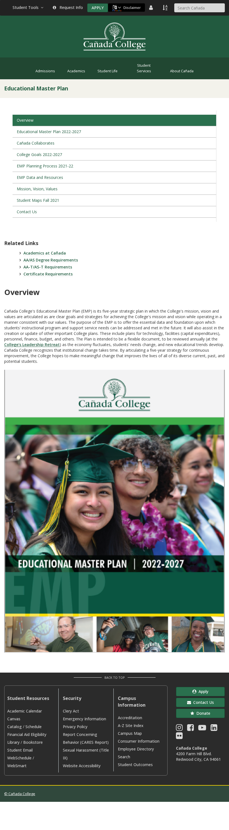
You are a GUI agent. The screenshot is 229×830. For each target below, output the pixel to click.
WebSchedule (19, 758)
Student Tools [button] (27, 7)
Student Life (107, 71)
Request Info (70, 7)
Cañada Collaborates (35, 143)
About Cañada (182, 71)
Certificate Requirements (48, 274)
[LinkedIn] (214, 728)
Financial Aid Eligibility (26, 734)
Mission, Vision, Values (37, 188)
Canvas (13, 718)
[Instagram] (179, 728)
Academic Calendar (24, 711)
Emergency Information (84, 718)
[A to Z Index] (165, 7)
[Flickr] (179, 737)
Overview (25, 120)
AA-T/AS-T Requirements (47, 267)
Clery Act (71, 711)
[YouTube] (202, 728)
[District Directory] (151, 7)
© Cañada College (19, 793)
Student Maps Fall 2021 (38, 200)
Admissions (45, 71)
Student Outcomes (135, 764)
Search (124, 756)
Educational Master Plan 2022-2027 (49, 131)
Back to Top (114, 677)
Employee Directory (136, 749)
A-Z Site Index (131, 725)
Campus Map (130, 733)
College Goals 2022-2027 (39, 154)
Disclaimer (132, 7)
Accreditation (130, 717)
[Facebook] (190, 728)
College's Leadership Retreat (32, 344)
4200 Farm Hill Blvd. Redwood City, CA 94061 (198, 756)
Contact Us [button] (202, 702)
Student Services (144, 68)
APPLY (98, 7)
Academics (76, 71)
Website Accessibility (82, 765)
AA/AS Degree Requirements (50, 260)
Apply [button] (202, 691)
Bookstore (33, 742)
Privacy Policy (75, 726)
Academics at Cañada (44, 253)
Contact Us (27, 211)
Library (13, 742)
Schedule (33, 726)
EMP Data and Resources (40, 177)
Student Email (20, 750)
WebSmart (17, 765)
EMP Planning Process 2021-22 (45, 166)
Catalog (14, 726)
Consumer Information (138, 741)
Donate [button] (202, 713)
